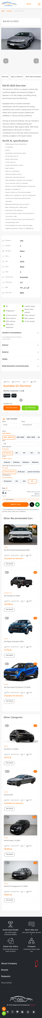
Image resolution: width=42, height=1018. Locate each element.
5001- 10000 (20, 437)
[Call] (32, 504)
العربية (29, 4)
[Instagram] (17, 1012)
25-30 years (21, 472)
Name (4, 421)
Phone (23, 421)
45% (32, 481)
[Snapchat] (34, 1012)
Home (3, 11)
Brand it (32, 1005)
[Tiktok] (28, 1012)
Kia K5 (14, 395)
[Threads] (22, 1012)
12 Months (7, 462)
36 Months (26, 462)
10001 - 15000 (31, 437)
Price (3, 440)
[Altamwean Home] (9, 4)
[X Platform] (12, 1012)
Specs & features (17, 77)
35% (16, 481)
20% (31, 453)
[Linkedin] (8, 1012)
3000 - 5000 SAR (9, 437)
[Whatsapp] (37, 504)
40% (24, 481)
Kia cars (9, 11)
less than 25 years (9, 472)
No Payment (8, 453)
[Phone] (4, 1009)
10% (16, 453)
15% (24, 453)
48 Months (35, 462)
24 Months (16, 462)
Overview (5, 77)
